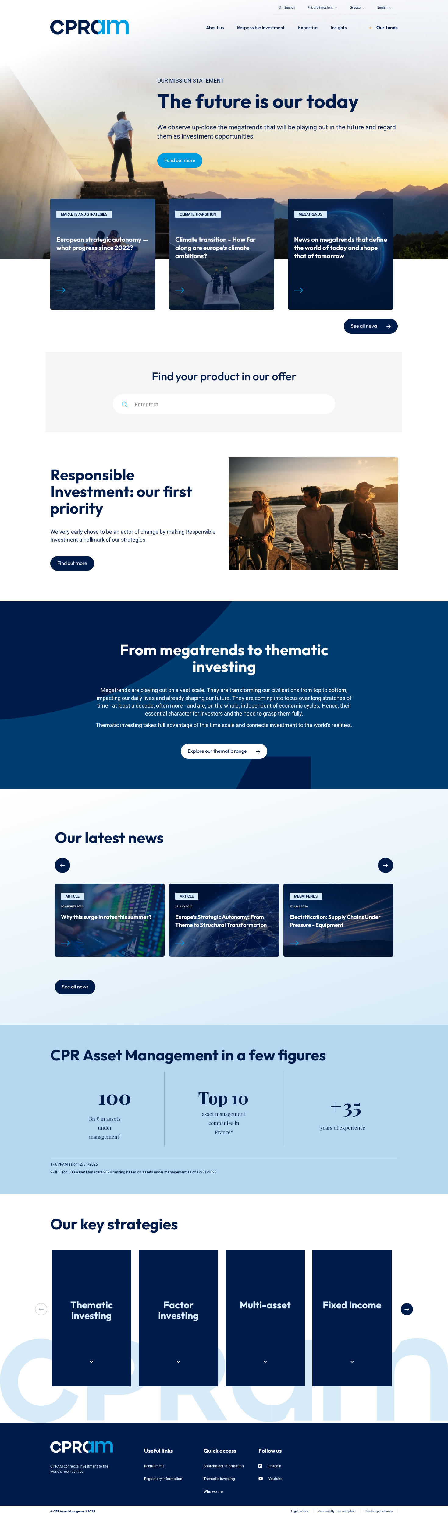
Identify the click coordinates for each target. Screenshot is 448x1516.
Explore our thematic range (217, 750)
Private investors (320, 7)
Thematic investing (219, 1478)
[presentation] (407, 1309)
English (382, 7)
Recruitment (154, 1465)
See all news (364, 325)
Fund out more (179, 159)
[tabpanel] (102, 254)
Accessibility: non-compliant (337, 1510)
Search (289, 7)
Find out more (72, 562)
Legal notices (299, 1510)
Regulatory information (163, 1478)
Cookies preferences (379, 1510)
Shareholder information (224, 1465)
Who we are (213, 1491)
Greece (355, 7)
